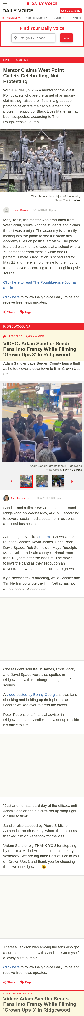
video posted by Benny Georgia (32, 694)
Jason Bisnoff (20, 210)
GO (66, 38)
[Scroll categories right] (80, 18)
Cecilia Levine (20, 498)
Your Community (36, 18)
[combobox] (33, 37)
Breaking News (11, 18)
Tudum (44, 537)
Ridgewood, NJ (16, 326)
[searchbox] (36, 38)
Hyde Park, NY (16, 60)
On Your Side (60, 18)
